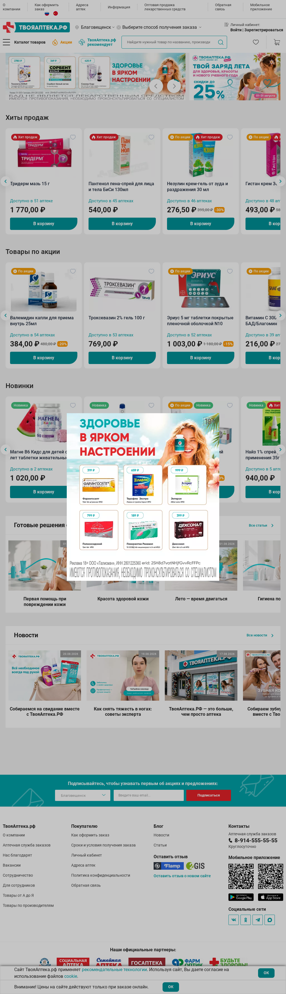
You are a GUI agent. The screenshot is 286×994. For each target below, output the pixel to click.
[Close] (213, 419)
